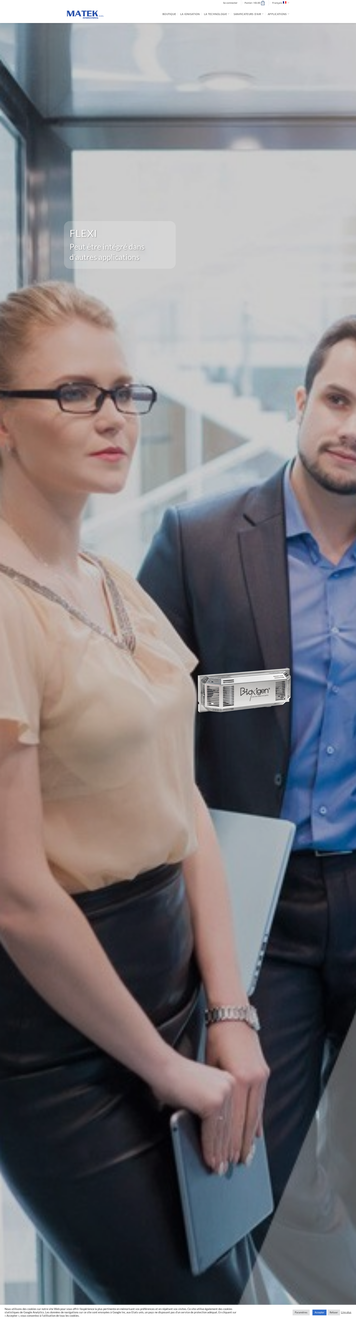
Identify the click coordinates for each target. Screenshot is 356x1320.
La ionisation (190, 14)
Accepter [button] (319, 1312)
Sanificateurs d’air (247, 14)
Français (277, 2)
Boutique (169, 14)
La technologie (215, 14)
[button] (230, 2)
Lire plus (346, 1312)
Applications (277, 14)
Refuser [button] (334, 1312)
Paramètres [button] (301, 1312)
